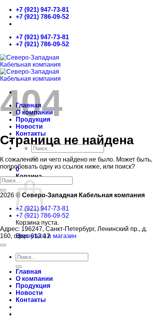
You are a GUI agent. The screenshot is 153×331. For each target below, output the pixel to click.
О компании (34, 278)
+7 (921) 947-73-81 (42, 9)
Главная (28, 271)
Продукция (33, 285)
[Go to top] (3, 245)
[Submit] (3, 190)
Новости (29, 126)
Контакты (31, 299)
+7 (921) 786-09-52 (42, 16)
